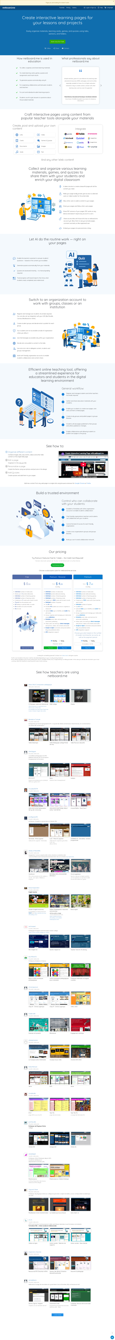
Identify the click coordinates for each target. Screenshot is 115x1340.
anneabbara (32, 1280)
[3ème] (38, 1077)
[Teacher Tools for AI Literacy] (81, 941)
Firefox (89, 483)
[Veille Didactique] (38, 734)
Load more (57, 1315)
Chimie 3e (73, 1147)
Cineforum (32, 874)
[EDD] (59, 1077)
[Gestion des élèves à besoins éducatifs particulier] (59, 1262)
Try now (50, 648)
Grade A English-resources (36, 909)
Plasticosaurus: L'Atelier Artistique (59, 1179)
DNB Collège (53, 704)
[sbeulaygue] (25, 752)
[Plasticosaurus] (38, 1170)
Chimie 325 (32, 1147)
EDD (51, 1086)
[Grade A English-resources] (38, 901)
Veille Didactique (33, 743)
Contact (66, 48)
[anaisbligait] (25, 1155)
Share (57, 48)
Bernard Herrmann (38, 709)
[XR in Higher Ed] (38, 941)
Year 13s (52, 1113)
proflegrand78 (33, 817)
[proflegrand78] (25, 818)
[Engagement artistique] (81, 1024)
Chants (73, 704)
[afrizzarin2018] (25, 852)
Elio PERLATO (33, 957)
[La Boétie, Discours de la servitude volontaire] (81, 1295)
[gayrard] (25, 1190)
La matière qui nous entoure (58, 1213)
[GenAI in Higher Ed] (59, 941)
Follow (49, 48)
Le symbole (40, 706)
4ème (72, 1086)
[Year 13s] (59, 1104)
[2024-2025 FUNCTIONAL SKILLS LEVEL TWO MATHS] (59, 799)
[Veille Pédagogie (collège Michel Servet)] (59, 734)
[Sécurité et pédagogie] (81, 1262)
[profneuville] (25, 1123)
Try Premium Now (57, 565)
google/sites (70, 856)
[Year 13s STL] (81, 1104)
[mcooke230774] (25, 790)
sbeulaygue (32, 751)
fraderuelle (32, 1013)
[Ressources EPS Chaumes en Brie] (38, 1262)
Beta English (74, 909)
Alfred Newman (33, 706)
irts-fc (30, 1220)
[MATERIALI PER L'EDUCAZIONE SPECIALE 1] (59, 865)
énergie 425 (53, 1147)
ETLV (30, 1113)
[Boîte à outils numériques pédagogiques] (38, 969)
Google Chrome (80, 483)
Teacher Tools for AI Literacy (79, 950)
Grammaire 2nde (54, 1303)
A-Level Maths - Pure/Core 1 (78, 808)
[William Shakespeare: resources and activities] (59, 901)
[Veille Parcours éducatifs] (81, 734)
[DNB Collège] (59, 695)
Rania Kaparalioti (34, 888)
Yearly (62, 641)
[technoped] (25, 927)
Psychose (45, 709)
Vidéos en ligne (33, 1243)
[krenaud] (25, 1067)
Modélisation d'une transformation (38, 1213)
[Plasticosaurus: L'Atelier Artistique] (59, 1170)
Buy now (64, 648)
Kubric (30, 711)
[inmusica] (25, 685)
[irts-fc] (25, 1220)
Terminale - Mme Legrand (36, 838)
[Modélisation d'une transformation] (38, 1204)
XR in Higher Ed (33, 950)
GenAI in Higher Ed (55, 950)
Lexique (73, 778)
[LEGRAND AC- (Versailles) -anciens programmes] (81, 830)
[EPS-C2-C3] (38, 769)
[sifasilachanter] (25, 1042)
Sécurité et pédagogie (77, 1271)
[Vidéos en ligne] (38, 1234)
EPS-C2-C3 (32, 778)
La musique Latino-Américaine (37, 1060)
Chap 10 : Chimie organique (36, 1006)
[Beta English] (81, 901)
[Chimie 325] (38, 1138)
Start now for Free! (57, 42)
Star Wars (43, 711)
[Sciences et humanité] (38, 1024)
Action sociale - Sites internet (79, 1243)
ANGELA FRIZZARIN (34, 851)
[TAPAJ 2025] (81, 998)
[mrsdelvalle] (25, 1094)
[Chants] (81, 695)
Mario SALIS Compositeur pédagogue (40, 684)
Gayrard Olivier (33, 1189)
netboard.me (9, 7)
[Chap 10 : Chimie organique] (38, 998)
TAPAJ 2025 (74, 1006)
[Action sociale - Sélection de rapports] (59, 1234)
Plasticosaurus (33, 1179)
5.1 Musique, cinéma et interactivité (38, 704)
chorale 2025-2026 (76, 1060)
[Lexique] (81, 769)
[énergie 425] (59, 1138)
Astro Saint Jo (75, 1213)
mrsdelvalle (32, 1093)
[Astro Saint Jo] (81, 1204)
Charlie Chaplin (36, 711)
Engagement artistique (77, 1033)
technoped (32, 926)
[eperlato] (25, 958)
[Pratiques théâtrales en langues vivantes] (81, 969)
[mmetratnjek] (25, 720)
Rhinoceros (53, 1033)
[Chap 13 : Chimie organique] (59, 998)
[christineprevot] (25, 988)
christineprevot (33, 987)
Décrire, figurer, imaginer (36, 1303)
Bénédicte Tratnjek (34, 719)
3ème (30, 1086)
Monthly (55, 641)
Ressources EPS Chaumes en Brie (38, 1271)
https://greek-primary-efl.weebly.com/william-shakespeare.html (56, 918)
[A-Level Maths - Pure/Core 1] (81, 799)
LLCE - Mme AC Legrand (56, 838)
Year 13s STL (74, 1113)
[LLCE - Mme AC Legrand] (59, 830)
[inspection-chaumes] (25, 1253)
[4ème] (81, 1077)
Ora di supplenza (75, 874)
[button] (109, 7)
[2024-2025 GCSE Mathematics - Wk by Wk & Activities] (38, 799)
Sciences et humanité (35, 1033)
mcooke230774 (33, 789)
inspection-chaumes (35, 1252)
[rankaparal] (25, 888)
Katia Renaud (33, 1067)
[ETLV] (38, 1104)
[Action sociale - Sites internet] (81, 1234)
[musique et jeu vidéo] (59, 1051)
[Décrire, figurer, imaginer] (38, 1295)
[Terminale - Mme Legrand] (38, 830)
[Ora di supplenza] (81, 865)
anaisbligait (32, 1154)
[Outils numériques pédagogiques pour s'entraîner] (59, 969)
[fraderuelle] (25, 1014)
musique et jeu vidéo (56, 1060)
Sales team (65, 655)
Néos (51, 778)
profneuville (32, 1122)
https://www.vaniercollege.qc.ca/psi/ (39, 932)
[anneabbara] (25, 1281)
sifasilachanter (33, 1040)
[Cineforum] (38, 865)
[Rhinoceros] (59, 1024)
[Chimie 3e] (81, 1138)
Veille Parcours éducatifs (78, 743)
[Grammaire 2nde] (59, 1295)
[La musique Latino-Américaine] (38, 1051)
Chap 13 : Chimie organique (57, 1006)
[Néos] (59, 769)
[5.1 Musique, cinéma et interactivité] (38, 695)
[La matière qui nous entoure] (59, 1204)
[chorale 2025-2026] (81, 1051)
